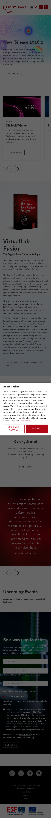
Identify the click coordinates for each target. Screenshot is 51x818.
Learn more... (26, 421)
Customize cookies (13, 428)
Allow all (37, 429)
